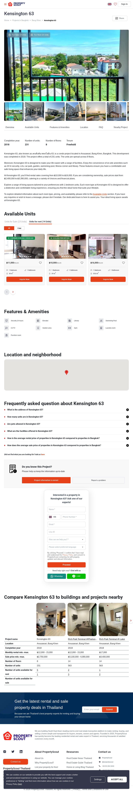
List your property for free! (46, 767)
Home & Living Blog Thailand (80, 767)
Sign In (124, 4)
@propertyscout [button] (107, 762)
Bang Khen (36, 20)
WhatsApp (58, 576)
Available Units (32, 127)
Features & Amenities (59, 127)
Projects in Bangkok (20, 20)
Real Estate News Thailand (79, 758)
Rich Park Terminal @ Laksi (112, 639)
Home (6, 20)
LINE (78, 576)
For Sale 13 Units (19, 35)
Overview (9, 127)
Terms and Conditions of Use (95, 789)
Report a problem (98, 480)
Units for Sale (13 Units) (16, 221)
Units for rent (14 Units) (40, 221)
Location (84, 127)
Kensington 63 (50, 20)
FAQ (101, 127)
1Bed (19, 228)
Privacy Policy (67, 555)
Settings (98, 779)
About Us (39, 758)
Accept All (117, 779)
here (43, 454)
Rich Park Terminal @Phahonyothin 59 (86, 639)
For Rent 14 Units (41, 35)
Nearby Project (121, 127)
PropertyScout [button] (107, 758)
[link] (20, 784)
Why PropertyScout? (44, 762)
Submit (109, 709)
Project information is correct (46, 480)
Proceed (66, 565)
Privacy (76, 789)
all (9, 228)
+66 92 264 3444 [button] (108, 766)
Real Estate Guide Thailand (79, 762)
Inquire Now (24, 279)
